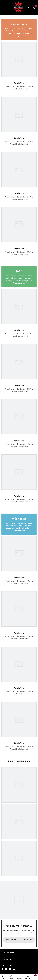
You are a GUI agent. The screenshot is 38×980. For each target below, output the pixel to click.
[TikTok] (10, 969)
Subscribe (27, 939)
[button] (7, 7)
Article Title (19, 83)
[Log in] (29, 7)
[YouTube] (14, 969)
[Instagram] (6, 969)
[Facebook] (2, 969)
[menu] (2, 7)
